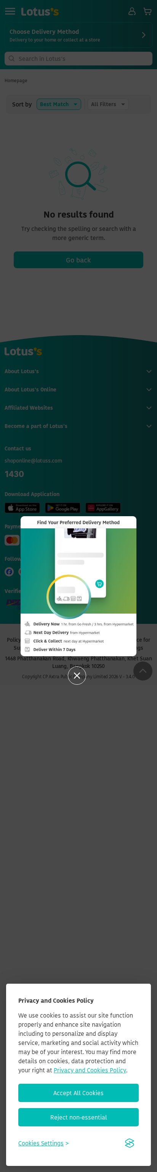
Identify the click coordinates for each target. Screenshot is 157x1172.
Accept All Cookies (78, 1093)
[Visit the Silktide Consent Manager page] (129, 1143)
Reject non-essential (78, 1117)
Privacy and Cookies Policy (90, 1070)
